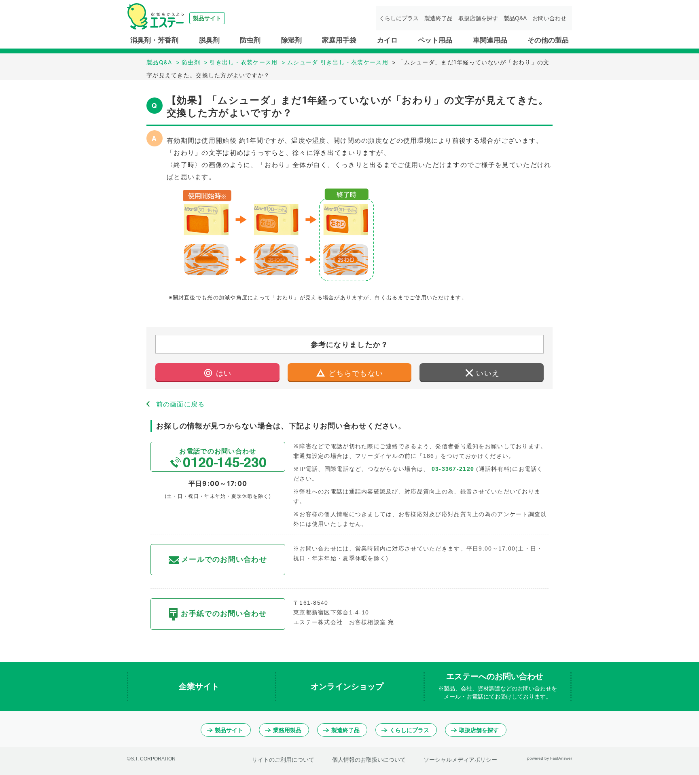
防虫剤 (250, 40)
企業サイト (200, 686)
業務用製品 (287, 730)
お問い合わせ (549, 18)
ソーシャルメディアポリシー (460, 759)
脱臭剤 (209, 40)
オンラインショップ (348, 686)
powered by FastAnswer (549, 758)
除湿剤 (291, 40)
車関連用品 (490, 40)
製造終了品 (438, 18)
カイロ (387, 40)
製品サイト (229, 730)
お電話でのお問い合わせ (217, 451)
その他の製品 (548, 40)
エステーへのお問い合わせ (497, 686)
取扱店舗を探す (478, 18)
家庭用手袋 (339, 40)
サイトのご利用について (283, 759)
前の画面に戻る (180, 404)
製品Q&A (515, 18)
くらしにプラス (399, 18)
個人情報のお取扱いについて (369, 759)
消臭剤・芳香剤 (154, 40)
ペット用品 (435, 40)
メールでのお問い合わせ (224, 559)
